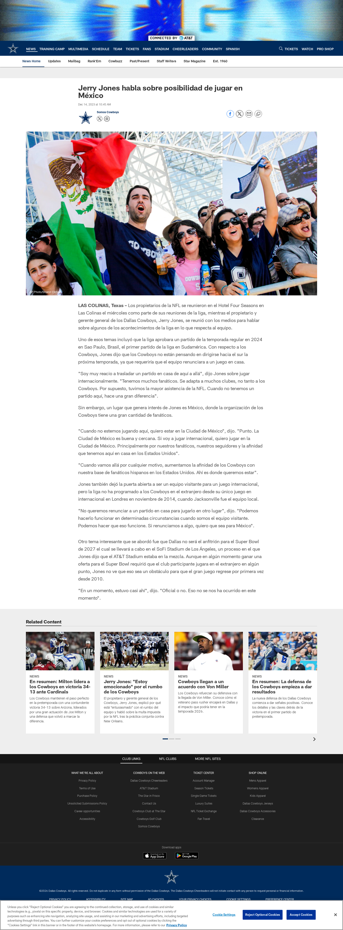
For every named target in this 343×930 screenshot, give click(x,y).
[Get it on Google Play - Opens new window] (187, 858)
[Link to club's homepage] (13, 48)
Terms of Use (87, 788)
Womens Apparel (258, 788)
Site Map (127, 899)
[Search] (281, 48)
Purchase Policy (87, 795)
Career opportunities (87, 811)
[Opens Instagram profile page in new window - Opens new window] (107, 119)
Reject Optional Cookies (262, 914)
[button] (165, 739)
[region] (171, 915)
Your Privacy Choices (195, 899)
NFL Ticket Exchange (204, 811)
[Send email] (249, 116)
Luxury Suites (203, 803)
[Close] (335, 915)
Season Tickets (203, 788)
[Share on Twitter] (239, 116)
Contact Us (149, 803)
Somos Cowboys (108, 112)
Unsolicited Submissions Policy (87, 803)
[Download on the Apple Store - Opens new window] (155, 856)
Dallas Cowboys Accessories (258, 811)
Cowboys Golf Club (149, 818)
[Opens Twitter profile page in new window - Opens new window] (99, 119)
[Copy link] (258, 114)
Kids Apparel (258, 795)
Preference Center (280, 899)
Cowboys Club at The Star (149, 811)
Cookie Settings (238, 899)
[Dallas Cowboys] (171, 877)
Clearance (258, 818)
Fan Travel (204, 818)
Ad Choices (156, 899)
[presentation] (315, 739)
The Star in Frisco (149, 795)
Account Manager (204, 780)
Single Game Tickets (204, 795)
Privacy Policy (87, 780)
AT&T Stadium (149, 788)
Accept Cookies (301, 914)
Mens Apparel (257, 780)
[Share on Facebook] (230, 116)
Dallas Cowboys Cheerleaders (149, 780)
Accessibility (87, 818)
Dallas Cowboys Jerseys (258, 803)
